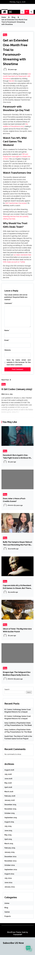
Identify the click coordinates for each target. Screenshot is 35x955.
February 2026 (9, 796)
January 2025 (9, 852)
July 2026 (8, 774)
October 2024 (9, 865)
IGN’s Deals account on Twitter (14, 262)
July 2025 (7, 826)
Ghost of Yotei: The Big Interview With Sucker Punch (17, 630)
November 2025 (10, 809)
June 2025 (8, 830)
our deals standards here (22, 255)
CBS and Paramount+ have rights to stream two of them (16, 156)
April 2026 (8, 787)
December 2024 (10, 856)
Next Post (5, 380)
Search (6, 689)
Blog (5, 35)
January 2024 (9, 887)
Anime (6, 903)
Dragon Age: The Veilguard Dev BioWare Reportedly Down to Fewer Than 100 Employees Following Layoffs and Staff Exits (17, 673)
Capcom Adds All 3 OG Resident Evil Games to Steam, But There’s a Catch (17, 586)
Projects (7, 916)
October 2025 (9, 813)
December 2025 (10, 805)
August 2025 (9, 822)
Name (7, 330)
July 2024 (8, 878)
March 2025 (8, 843)
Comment (8, 303)
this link (11, 81)
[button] (22, 12)
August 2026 (9, 770)
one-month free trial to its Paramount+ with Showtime (17, 76)
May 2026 (8, 783)
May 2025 (7, 835)
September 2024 (10, 869)
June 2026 (8, 779)
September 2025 (10, 818)
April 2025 (8, 839)
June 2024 (8, 882)
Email (6, 340)
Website (7, 350)
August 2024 (9, 874)
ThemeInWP (17, 935)
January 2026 (9, 800)
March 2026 (8, 792)
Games (7, 912)
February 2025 (9, 848)
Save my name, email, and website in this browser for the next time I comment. (19, 362)
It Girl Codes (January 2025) (16, 389)
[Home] (4, 12)
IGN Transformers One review (15, 203)
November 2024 (10, 861)
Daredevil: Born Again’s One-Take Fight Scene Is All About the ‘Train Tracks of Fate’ (17, 456)
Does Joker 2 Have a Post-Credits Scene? (14, 499)
